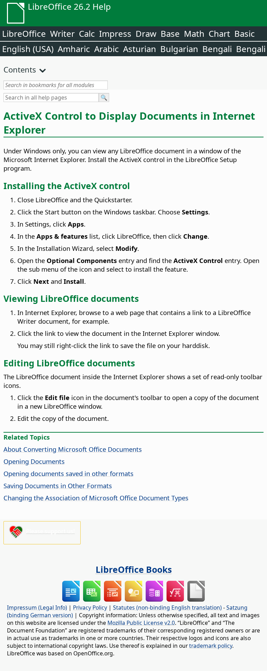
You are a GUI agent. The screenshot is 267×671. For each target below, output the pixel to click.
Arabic (106, 48)
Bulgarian (179, 48)
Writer (62, 33)
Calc (87, 33)
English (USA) (28, 48)
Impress (115, 33)
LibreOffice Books (134, 569)
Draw (146, 33)
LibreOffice (24, 33)
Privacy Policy (90, 607)
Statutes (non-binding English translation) (167, 607)
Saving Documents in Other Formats (57, 485)
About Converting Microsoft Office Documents (72, 449)
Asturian (139, 48)
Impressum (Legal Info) (37, 607)
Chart (219, 33)
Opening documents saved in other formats (68, 473)
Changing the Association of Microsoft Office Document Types (95, 497)
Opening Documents (34, 461)
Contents (19, 69)
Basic (244, 33)
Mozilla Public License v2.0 (141, 623)
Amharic (74, 48)
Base (170, 33)
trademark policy (210, 645)
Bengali (217, 48)
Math (194, 33)
